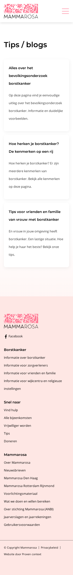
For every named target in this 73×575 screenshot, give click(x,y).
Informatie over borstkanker (24, 357)
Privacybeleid (49, 547)
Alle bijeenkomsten (18, 418)
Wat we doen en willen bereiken (27, 501)
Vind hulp (11, 410)
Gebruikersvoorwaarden (22, 525)
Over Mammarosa (17, 462)
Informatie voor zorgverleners (26, 365)
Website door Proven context (22, 554)
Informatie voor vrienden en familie (30, 373)
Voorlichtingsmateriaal (20, 493)
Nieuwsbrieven (15, 470)
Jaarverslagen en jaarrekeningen (27, 517)
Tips (7, 433)
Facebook (15, 336)
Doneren (10, 441)
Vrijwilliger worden (17, 425)
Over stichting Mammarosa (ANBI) (29, 509)
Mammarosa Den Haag (21, 478)
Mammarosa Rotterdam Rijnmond (29, 486)
